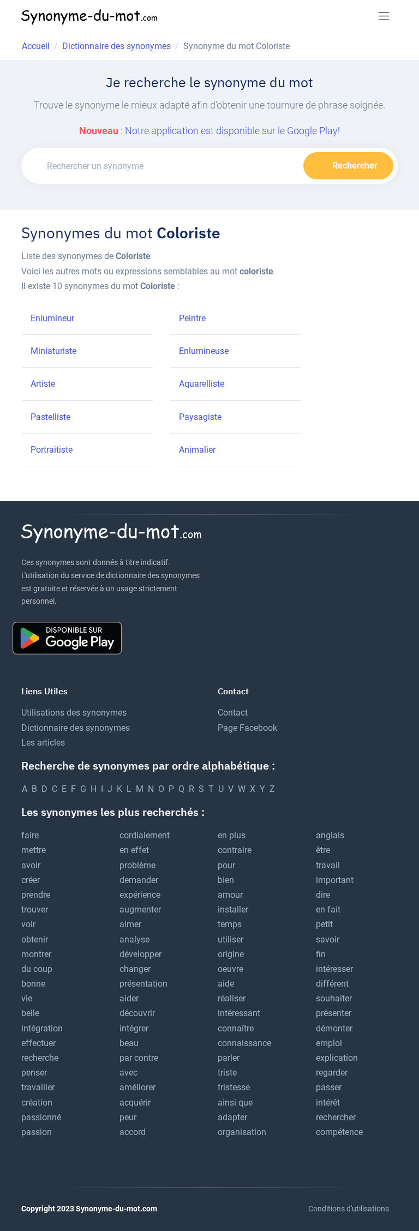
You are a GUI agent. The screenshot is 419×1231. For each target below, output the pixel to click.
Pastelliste (50, 417)
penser (34, 1072)
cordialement (144, 835)
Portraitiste (52, 450)
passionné (41, 1117)
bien (226, 880)
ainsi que (235, 1102)
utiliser (230, 939)
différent (332, 983)
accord (132, 1132)
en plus (232, 835)
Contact (233, 712)
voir (28, 924)
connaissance (244, 1043)
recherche (39, 1058)
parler (229, 1058)
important (335, 880)
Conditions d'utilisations (348, 1208)
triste (227, 1072)
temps (230, 924)
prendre (35, 895)
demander (138, 880)
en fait (328, 909)
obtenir (34, 939)
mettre (33, 850)
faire (30, 835)
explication (337, 1058)
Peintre (192, 318)
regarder (332, 1072)
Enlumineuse (204, 351)
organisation (242, 1132)
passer (329, 1087)
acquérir (135, 1102)
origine (231, 954)
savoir (327, 939)
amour (230, 895)
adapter (232, 1117)
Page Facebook (247, 728)
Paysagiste (200, 417)
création (36, 1102)
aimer (130, 924)
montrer (36, 954)
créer (30, 880)
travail (328, 865)
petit (324, 924)
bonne (33, 983)
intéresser (334, 969)
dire (323, 895)
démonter (334, 1028)
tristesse (234, 1087)
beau (129, 1043)
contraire (235, 850)
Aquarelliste (201, 384)
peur (127, 1117)
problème (137, 865)
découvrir (137, 1013)
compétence (339, 1132)
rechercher (336, 1117)
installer (233, 909)
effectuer (38, 1043)
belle (30, 1013)
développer (140, 954)
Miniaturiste (53, 351)
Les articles (43, 742)
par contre (138, 1058)
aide (226, 983)
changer (135, 969)
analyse (134, 939)
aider (129, 998)
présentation (143, 983)
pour (226, 865)
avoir (30, 865)
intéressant (239, 1013)
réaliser (232, 998)
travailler (38, 1087)
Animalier (197, 450)
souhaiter (334, 998)
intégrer (133, 1028)
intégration (42, 1028)
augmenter (140, 909)
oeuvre (230, 969)
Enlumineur (52, 318)
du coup (36, 969)
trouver (34, 909)
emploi (329, 1043)
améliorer (137, 1087)
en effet (134, 850)
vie (26, 998)
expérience (139, 895)
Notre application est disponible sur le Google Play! (232, 130)
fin (321, 954)
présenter (333, 1013)
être (323, 850)
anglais (330, 835)
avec (128, 1072)
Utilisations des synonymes (74, 712)
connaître (236, 1028)
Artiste (43, 384)
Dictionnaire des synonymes (75, 728)
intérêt (328, 1102)
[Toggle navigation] (384, 16)
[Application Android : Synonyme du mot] (71, 637)
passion (36, 1132)
